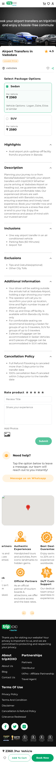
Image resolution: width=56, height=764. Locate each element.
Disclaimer (8, 705)
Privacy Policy (10, 694)
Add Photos (11, 428)
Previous (24, 613)
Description (13, 167)
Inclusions (12, 228)
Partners (27, 662)
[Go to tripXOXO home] (12, 3)
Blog (4, 671)
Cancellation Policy (19, 356)
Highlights (12, 144)
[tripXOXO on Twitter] (14, 726)
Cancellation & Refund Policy (19, 711)
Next (32, 613)
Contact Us (8, 677)
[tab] (28, 145)
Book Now (42, 757)
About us (7, 666)
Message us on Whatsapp (28, 478)
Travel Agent (29, 679)
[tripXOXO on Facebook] (5, 726)
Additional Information (22, 281)
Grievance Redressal (14, 716)
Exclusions (12, 258)
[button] (28, 145)
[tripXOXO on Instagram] (24, 726)
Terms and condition (14, 700)
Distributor (28, 668)
